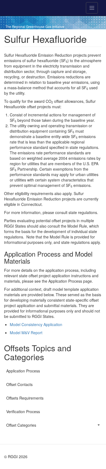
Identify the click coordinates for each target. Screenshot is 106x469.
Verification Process (23, 411)
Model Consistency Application (36, 324)
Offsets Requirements (24, 398)
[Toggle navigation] (92, 8)
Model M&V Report (26, 332)
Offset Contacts (19, 384)
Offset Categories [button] (21, 425)
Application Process (23, 371)
